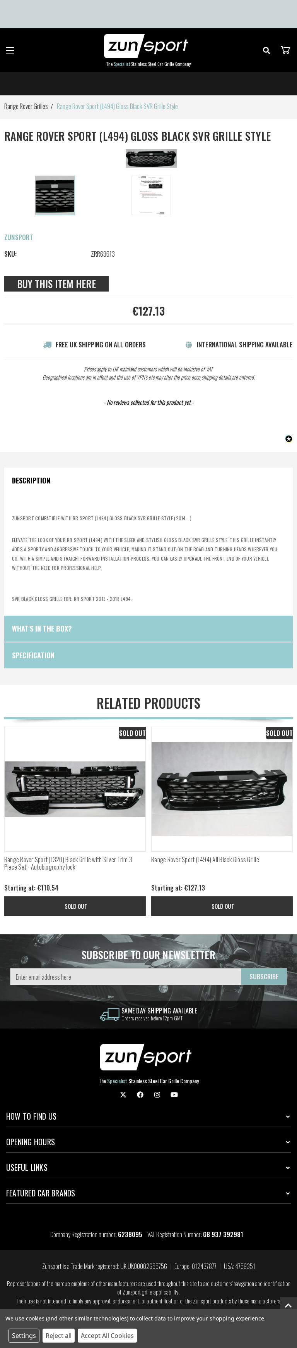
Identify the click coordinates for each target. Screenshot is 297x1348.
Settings (24, 1335)
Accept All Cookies (107, 1335)
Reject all (59, 1335)
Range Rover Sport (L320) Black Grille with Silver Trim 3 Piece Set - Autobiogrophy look (68, 863)
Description (31, 480)
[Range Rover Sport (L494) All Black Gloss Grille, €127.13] (222, 789)
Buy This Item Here (56, 283)
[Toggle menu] (10, 50)
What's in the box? (42, 628)
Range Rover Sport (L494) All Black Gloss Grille (205, 859)
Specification (33, 655)
